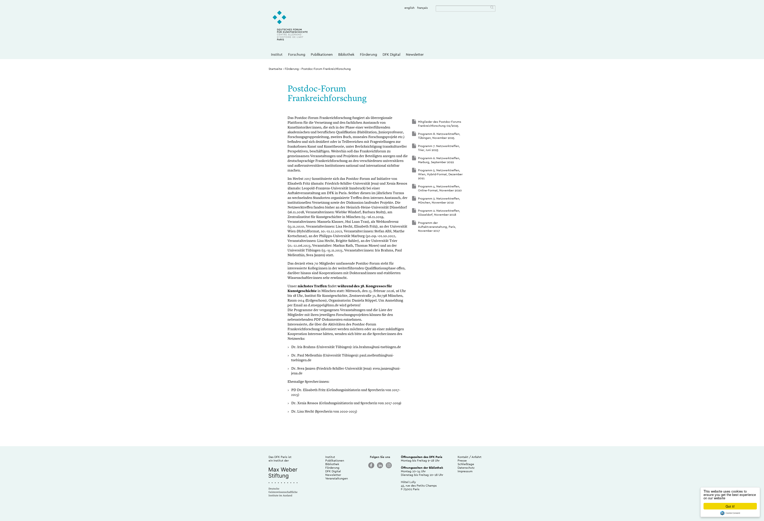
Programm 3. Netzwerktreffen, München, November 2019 (439, 200)
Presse (462, 460)
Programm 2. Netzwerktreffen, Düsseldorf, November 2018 (439, 212)
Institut (277, 54)
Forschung (296, 54)
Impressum (465, 471)
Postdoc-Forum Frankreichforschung (326, 69)
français (422, 8)
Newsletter (415, 54)
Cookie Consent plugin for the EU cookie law (730, 513)
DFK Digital (391, 54)
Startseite (275, 69)
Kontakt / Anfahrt (469, 457)
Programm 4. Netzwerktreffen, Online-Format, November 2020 (440, 188)
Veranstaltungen (336, 478)
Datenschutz (466, 467)
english (409, 8)
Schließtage (466, 464)
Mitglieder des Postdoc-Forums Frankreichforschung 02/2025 (439, 124)
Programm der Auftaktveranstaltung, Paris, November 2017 (437, 227)
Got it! (730, 506)
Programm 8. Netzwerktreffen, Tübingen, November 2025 (439, 136)
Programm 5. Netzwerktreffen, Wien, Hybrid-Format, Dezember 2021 (440, 174)
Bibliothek (346, 54)
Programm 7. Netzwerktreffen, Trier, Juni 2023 (439, 148)
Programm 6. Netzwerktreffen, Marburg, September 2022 (439, 160)
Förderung (368, 54)
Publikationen (322, 54)
